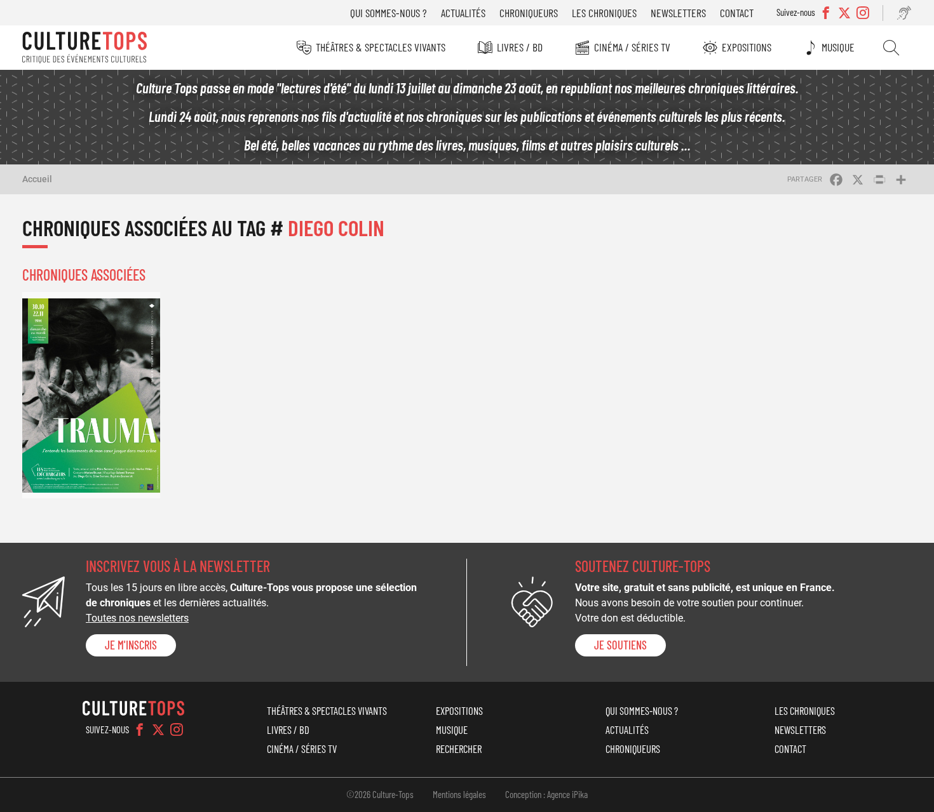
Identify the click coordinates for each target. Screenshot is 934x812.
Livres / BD (520, 47)
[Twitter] (158, 729)
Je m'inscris (131, 645)
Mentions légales (459, 794)
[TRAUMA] (91, 395)
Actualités (463, 13)
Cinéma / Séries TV (632, 47)
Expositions (746, 47)
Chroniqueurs (528, 13)
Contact (737, 13)
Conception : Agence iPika (546, 794)
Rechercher (891, 47)
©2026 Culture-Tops (380, 794)
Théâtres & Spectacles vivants (380, 47)
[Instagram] (176, 729)
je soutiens (620, 645)
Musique (838, 47)
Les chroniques (604, 13)
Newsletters (678, 13)
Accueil (37, 179)
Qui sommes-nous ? (388, 13)
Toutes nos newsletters (137, 618)
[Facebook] (139, 729)
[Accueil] (84, 47)
